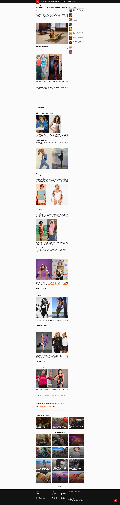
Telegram (49, 401)
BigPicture (42, 5)
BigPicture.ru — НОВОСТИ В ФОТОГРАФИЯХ (75, 493)
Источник (37, 398)
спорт (55, 406)
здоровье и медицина (49, 5)
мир (52, 406)
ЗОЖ (50, 406)
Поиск (80, 1)
